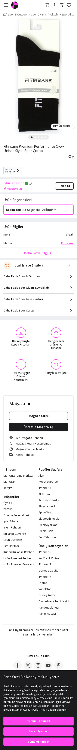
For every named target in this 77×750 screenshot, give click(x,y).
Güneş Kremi (46, 595)
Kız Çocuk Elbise (48, 558)
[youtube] (48, 668)
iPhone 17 (44, 564)
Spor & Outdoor (18, 14)
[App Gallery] (50, 643)
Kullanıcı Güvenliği (15, 534)
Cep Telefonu (47, 537)
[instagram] (38, 668)
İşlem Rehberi (12, 527)
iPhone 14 (44, 488)
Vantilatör (44, 589)
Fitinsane (67, 243)
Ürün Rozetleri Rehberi (18, 558)
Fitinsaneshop (13, 183)
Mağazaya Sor (14, 188)
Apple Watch (46, 512)
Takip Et (64, 186)
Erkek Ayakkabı (48, 525)
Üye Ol (7, 503)
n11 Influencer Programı (18, 564)
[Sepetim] (47, 5)
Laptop (42, 583)
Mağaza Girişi (38, 416)
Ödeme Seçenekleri (16, 515)
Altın (41, 475)
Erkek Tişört (45, 531)
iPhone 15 (44, 552)
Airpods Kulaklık (48, 500)
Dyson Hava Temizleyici (53, 601)
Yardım (7, 509)
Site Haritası (11, 546)
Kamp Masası (47, 613)
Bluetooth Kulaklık (49, 519)
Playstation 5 (46, 506)
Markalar (9, 481)
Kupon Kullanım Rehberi (18, 552)
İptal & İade (10, 521)
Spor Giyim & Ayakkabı (45, 14)
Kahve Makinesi (48, 607)
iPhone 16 (44, 577)
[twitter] (28, 668)
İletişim (7, 488)
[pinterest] (58, 668)
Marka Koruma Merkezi (18, 475)
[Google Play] (25, 643)
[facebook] (17, 668)
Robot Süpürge (48, 481)
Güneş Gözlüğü (48, 570)
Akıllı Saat (44, 494)
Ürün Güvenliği (12, 540)
